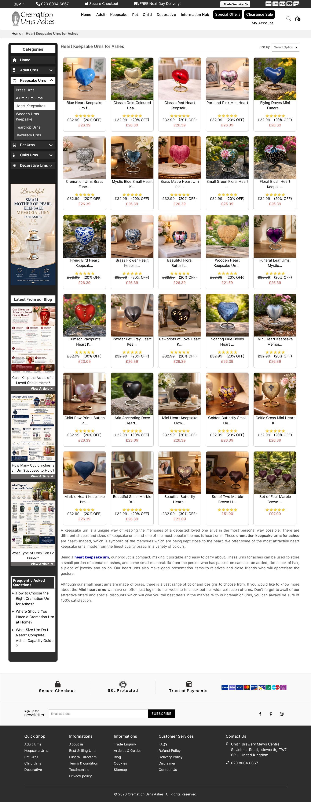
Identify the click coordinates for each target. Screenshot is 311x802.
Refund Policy (170, 750)
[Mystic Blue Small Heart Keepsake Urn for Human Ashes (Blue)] (132, 157)
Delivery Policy (171, 757)
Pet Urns (31, 757)
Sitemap (120, 769)
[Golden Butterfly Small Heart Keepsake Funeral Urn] (227, 394)
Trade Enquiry (125, 744)
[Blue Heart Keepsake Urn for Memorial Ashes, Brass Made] (84, 78)
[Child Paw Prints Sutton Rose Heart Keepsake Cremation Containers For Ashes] (84, 394)
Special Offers (227, 14)
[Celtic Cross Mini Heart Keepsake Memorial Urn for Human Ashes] (275, 394)
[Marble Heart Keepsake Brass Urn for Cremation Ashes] (84, 472)
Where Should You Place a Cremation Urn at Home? (35, 616)
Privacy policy (80, 776)
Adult (101, 14)
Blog (117, 757)
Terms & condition (83, 763)
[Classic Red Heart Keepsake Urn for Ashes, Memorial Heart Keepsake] (179, 78)
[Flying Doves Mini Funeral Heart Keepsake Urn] (275, 78)
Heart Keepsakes (30, 106)
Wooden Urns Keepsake (27, 117)
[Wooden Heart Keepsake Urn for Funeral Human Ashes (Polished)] (227, 236)
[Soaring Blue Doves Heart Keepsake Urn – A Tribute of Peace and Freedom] (227, 315)
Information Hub (195, 14)
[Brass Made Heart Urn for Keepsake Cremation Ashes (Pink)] (179, 157)
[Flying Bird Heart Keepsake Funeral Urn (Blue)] (84, 236)
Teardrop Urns (28, 127)
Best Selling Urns (82, 750)
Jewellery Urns (28, 135)
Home (86, 14)
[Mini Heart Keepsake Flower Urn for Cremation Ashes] (179, 394)
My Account (262, 23)
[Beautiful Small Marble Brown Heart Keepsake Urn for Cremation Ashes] (132, 472)
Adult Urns (32, 744)
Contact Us (168, 769)
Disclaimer (167, 763)
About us (76, 744)
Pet (135, 14)
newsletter (34, 713)
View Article (40, 388)
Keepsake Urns (36, 750)
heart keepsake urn (91, 557)
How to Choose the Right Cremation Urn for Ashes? (33, 598)
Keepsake (118, 14)
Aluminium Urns (29, 98)
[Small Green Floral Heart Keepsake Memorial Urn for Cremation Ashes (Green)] (227, 157)
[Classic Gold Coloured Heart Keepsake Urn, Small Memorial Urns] (132, 78)
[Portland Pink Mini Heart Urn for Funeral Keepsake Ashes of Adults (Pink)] (227, 78)
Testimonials (79, 769)
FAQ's (163, 744)
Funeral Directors (82, 757)
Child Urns (32, 763)
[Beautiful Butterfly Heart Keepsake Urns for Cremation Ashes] (179, 472)
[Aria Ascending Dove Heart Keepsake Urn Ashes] (132, 394)
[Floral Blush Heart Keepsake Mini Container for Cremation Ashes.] (275, 157)
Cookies (120, 763)
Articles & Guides (127, 750)
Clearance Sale (259, 14)
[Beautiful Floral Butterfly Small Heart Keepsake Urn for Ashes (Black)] (179, 236)
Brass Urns (25, 90)
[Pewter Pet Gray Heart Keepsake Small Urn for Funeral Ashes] (132, 315)
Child (147, 14)
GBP (18, 4)
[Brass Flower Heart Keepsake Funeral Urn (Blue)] (132, 236)
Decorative (166, 14)
